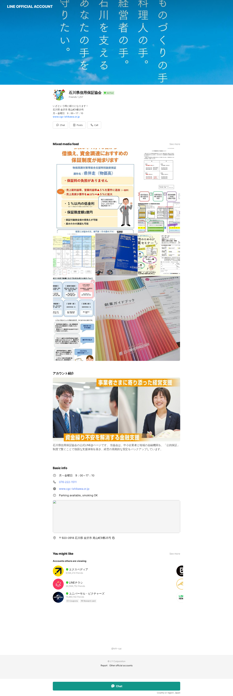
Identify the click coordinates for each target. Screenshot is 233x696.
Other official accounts (121, 665)
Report (104, 665)
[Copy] (113, 538)
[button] (78, 125)
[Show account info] (108, 93)
